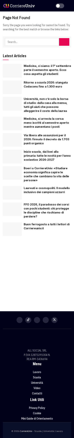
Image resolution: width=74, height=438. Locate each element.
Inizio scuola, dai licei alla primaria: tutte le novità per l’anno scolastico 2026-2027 (47, 155)
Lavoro (37, 372)
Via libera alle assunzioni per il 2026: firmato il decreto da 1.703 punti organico (46, 139)
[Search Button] (64, 42)
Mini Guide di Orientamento (37, 418)
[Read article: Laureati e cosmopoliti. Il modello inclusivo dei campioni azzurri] (12, 193)
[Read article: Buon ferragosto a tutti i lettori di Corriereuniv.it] (12, 229)
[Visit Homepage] (19, 6)
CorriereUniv (26, 431)
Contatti (37, 393)
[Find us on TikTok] (28, 320)
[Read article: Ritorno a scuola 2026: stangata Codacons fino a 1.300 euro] (12, 87)
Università (37, 382)
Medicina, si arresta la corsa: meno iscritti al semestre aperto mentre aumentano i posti (46, 122)
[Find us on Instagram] (37, 320)
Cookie (37, 413)
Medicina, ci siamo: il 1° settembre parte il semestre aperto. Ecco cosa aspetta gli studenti (47, 70)
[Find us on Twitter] (54, 320)
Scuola (37, 377)
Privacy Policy (37, 408)
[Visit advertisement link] (37, 271)
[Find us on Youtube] (46, 320)
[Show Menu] (69, 5)
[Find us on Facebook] (20, 320)
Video (37, 388)
